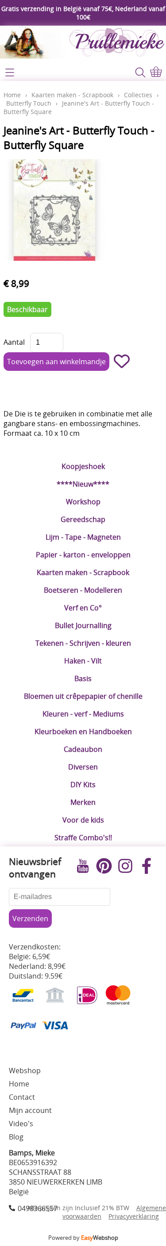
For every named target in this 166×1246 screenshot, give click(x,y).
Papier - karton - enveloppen (83, 555)
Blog (16, 1137)
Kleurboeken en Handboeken (83, 731)
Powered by (83, 1238)
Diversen (83, 767)
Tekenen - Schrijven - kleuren (83, 643)
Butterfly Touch (28, 103)
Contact (22, 1097)
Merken (83, 802)
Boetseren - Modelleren (83, 590)
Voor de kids (83, 820)
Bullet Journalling (83, 625)
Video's (21, 1123)
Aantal (14, 342)
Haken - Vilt (83, 661)
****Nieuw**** (83, 484)
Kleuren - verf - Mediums (83, 714)
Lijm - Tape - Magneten (83, 537)
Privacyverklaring (133, 1216)
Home (12, 95)
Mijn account (30, 1110)
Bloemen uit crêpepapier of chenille (83, 696)
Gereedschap (83, 519)
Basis (83, 678)
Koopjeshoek (83, 466)
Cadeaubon (83, 749)
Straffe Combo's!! (83, 837)
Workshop (83, 502)
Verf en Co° (83, 608)
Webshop (25, 1070)
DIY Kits (83, 784)
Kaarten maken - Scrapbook (83, 572)
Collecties (138, 95)
